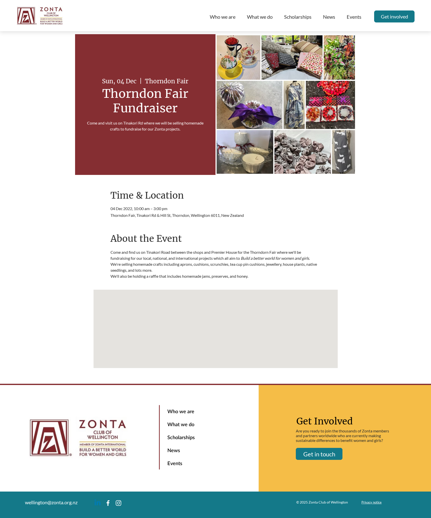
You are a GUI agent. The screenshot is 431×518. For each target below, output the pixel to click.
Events (174, 463)
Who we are (180, 411)
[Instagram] (118, 503)
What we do (180, 424)
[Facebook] (108, 503)
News (173, 450)
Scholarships (181, 437)
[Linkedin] (97, 503)
